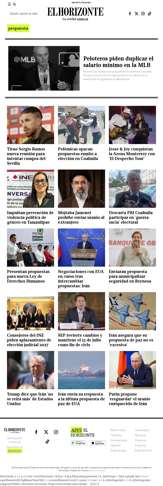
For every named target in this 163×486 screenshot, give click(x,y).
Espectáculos (119, 450)
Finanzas (140, 440)
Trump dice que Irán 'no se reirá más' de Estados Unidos (30, 398)
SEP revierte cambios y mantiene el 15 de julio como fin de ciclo (80, 340)
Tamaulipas (142, 430)
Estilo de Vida (143, 450)
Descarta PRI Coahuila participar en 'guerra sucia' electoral (131, 217)
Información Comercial (14, 440)
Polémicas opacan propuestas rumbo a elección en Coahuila (78, 153)
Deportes (140, 445)
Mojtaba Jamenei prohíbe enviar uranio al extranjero (81, 217)
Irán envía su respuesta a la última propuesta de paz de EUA (81, 398)
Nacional (140, 435)
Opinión (115, 445)
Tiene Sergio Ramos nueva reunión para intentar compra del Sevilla (26, 156)
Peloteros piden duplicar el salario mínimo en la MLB (118, 62)
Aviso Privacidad (97, 470)
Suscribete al (15, 449)
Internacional (119, 440)
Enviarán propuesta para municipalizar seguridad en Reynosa (130, 276)
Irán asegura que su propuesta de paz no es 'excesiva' (131, 340)
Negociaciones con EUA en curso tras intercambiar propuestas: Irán (81, 278)
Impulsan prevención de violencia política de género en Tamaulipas (30, 217)
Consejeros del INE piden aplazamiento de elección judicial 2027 (29, 340)
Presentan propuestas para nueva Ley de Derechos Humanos (28, 276)
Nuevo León (118, 430)
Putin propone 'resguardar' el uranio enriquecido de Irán (129, 398)
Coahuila (116, 435)
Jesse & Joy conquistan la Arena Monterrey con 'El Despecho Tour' (132, 153)
